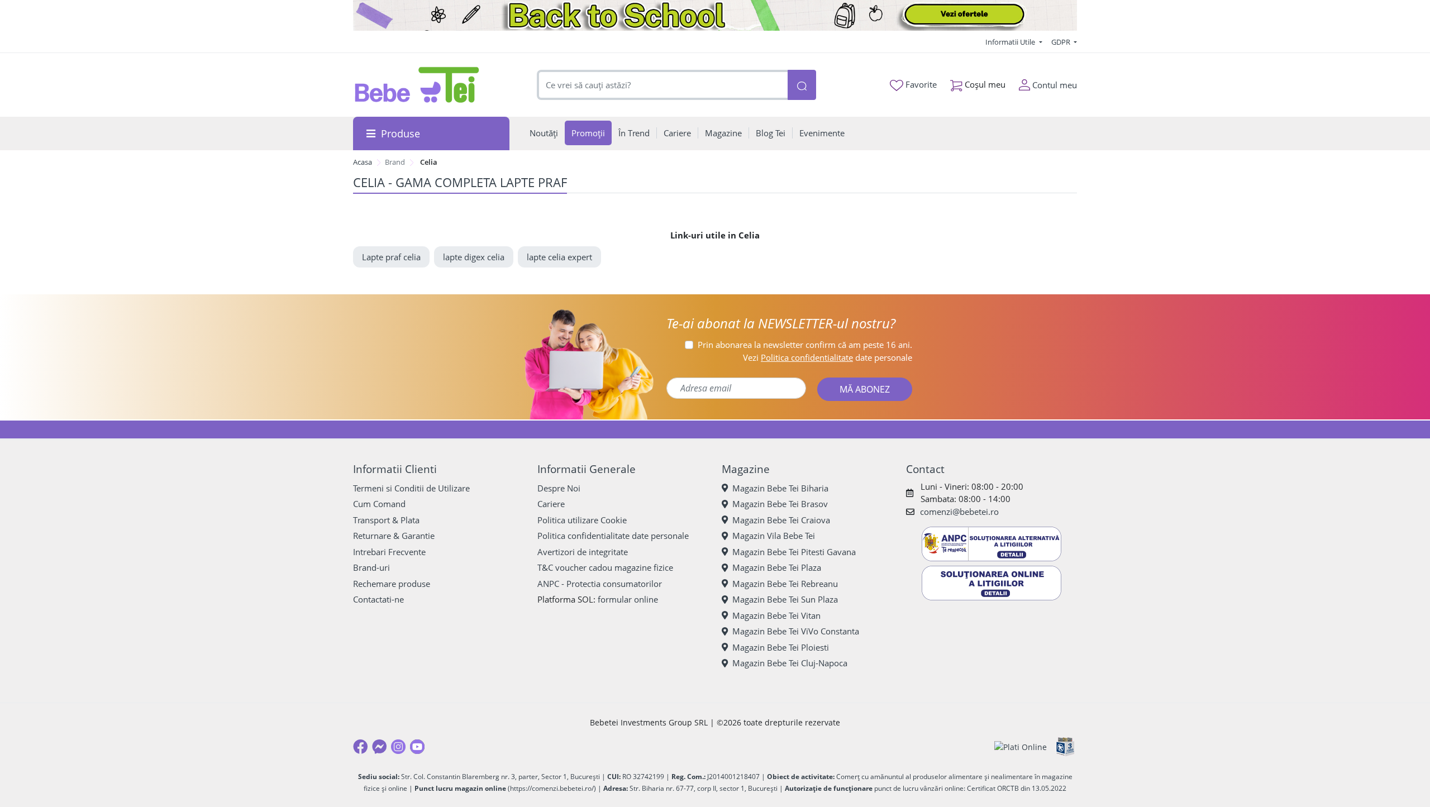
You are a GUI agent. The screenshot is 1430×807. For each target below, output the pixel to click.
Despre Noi (558, 488)
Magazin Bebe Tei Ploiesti (780, 647)
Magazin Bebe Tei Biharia (780, 488)
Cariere (551, 503)
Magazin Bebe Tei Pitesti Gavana (794, 551)
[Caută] (802, 85)
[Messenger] (379, 746)
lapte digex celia (473, 256)
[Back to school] (715, 15)
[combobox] (662, 85)
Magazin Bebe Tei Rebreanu (785, 583)
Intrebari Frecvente (389, 551)
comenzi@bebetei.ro (959, 511)
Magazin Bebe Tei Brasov (780, 503)
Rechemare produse (391, 583)
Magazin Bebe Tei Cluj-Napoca (789, 662)
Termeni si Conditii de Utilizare (411, 488)
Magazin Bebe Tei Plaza (776, 567)
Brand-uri (371, 567)
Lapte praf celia (391, 256)
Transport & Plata (386, 520)
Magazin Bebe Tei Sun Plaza (785, 599)
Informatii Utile (1011, 42)
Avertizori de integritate (582, 551)
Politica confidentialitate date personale (613, 535)
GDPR (1061, 42)
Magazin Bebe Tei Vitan (776, 615)
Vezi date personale (827, 357)
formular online (628, 599)
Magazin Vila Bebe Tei (773, 535)
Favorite (920, 84)
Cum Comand (379, 503)
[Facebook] (360, 746)
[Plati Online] (1020, 747)
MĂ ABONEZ (865, 389)
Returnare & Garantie (394, 535)
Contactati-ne (378, 599)
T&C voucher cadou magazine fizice (605, 567)
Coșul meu (983, 84)
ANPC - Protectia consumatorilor (599, 583)
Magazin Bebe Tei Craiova (781, 520)
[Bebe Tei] (417, 84)
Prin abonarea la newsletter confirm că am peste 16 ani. (805, 344)
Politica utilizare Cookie (582, 520)
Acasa (362, 162)
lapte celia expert (559, 256)
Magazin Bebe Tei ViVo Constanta (795, 631)
